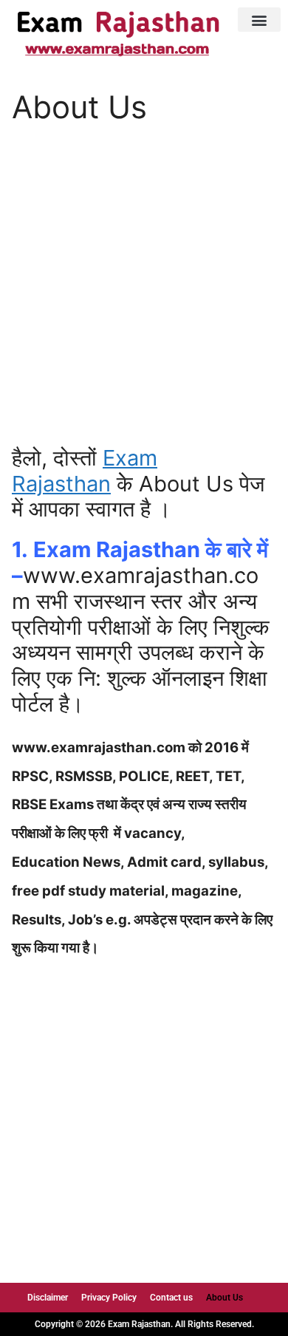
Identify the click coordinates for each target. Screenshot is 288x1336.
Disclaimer (47, 1297)
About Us (224, 1297)
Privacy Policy (109, 1297)
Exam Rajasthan (84, 471)
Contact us (171, 1297)
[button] (259, 19)
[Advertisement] (144, 295)
